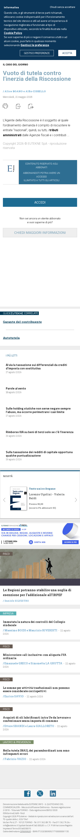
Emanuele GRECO (16, 663)
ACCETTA (67, 53)
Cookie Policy (13, 33)
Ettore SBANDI (14, 726)
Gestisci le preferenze (35, 45)
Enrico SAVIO (14, 696)
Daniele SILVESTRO (16, 600)
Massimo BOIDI (15, 630)
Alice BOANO (13, 91)
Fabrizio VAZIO (15, 759)
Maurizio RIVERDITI (43, 630)
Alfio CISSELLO (35, 91)
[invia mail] (30, 106)
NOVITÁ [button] (7, 476)
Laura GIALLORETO (40, 726)
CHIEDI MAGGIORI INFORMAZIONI (40, 232)
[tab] (40, 475)
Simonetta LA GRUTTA (46, 663)
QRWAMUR (25, 831)
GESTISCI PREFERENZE (37, 53)
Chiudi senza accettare (62, 7)
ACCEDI (40, 202)
